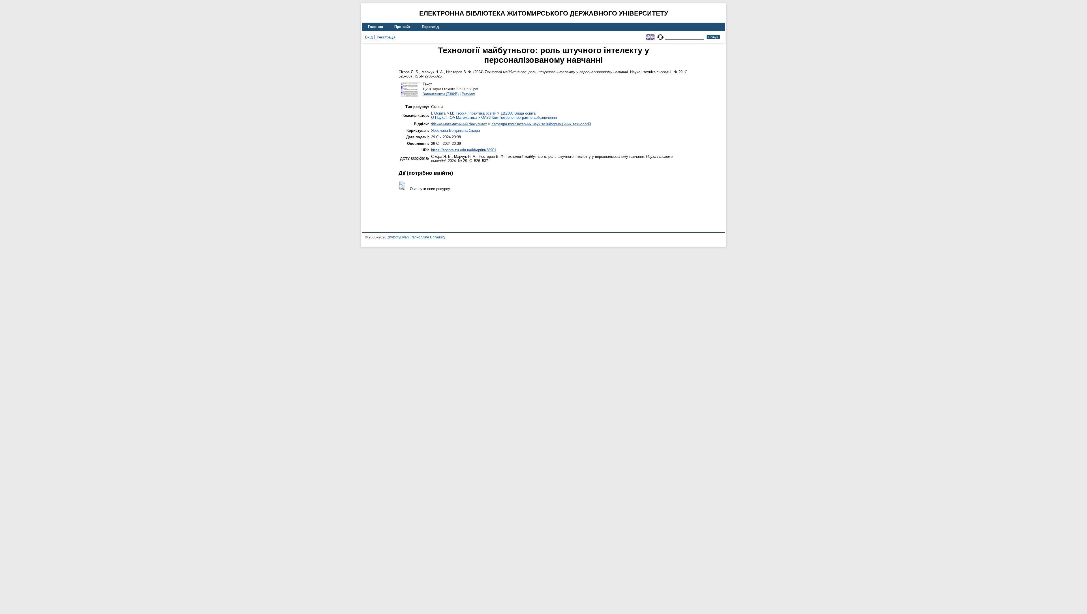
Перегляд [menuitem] (430, 27)
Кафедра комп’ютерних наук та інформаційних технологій (541, 124)
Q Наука (438, 117)
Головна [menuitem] (375, 27)
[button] (402, 186)
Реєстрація (386, 37)
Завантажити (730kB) (441, 94)
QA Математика (463, 117)
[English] (650, 35)
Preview (468, 94)
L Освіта (438, 113)
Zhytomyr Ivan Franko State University (416, 237)
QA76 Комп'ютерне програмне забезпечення (519, 117)
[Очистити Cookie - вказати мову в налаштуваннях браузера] (660, 35)
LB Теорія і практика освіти (473, 113)
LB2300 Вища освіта (518, 113)
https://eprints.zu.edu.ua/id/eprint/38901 (463, 150)
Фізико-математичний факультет (459, 124)
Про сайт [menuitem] (402, 27)
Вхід (369, 37)
